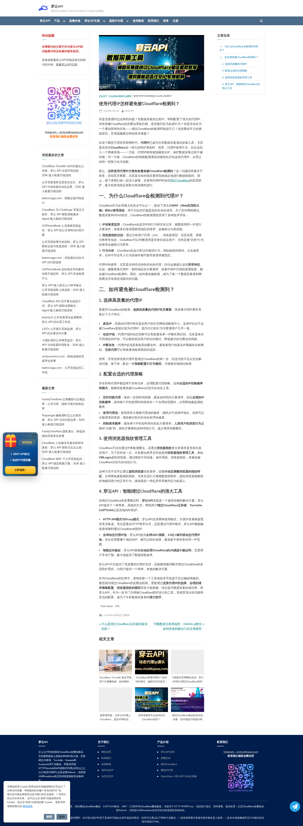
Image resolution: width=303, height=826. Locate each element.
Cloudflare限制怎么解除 (120, 96)
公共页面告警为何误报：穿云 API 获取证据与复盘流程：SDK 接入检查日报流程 (63, 246)
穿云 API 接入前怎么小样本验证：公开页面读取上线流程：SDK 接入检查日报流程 (63, 290)
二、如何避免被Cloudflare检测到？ (239, 57)
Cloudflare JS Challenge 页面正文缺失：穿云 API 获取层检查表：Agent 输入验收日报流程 (63, 214)
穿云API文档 (167, 751)
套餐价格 (74, 20)
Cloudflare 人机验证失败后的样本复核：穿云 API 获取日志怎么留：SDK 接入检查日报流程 (63, 447)
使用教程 (138, 20)
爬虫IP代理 (167, 770)
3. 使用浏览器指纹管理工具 (237, 77)
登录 (166, 20)
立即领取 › (20, 469)
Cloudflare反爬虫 (252, 806)
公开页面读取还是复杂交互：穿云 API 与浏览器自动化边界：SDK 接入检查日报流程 (63, 187)
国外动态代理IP (71, 818)
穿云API (57, 6)
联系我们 (153, 20)
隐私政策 (27, 806)
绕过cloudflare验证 (90, 806)
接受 (49, 816)
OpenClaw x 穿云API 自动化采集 (179, 776)
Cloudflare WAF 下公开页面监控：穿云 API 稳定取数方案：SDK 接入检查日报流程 (63, 463)
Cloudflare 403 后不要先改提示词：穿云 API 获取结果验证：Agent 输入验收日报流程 (61, 306)
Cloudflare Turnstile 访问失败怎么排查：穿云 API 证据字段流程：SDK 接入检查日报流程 (63, 170)
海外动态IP (107, 770)
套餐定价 (166, 758)
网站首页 (106, 751)
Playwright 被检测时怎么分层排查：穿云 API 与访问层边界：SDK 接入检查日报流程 (63, 420)
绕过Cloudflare (180, 180)
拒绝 (62, 816)
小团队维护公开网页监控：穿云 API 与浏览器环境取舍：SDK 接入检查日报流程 (63, 345)
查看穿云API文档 (66, 64)
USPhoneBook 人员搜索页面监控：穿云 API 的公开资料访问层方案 (63, 230)
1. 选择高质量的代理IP (234, 64)
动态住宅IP (107, 776)
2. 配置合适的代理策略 (234, 70)
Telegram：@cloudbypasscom (64, 132)
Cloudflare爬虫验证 (151, 806)
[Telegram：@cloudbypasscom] (295, 806)
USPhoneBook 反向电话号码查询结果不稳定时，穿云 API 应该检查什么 (63, 274)
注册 (175, 20)
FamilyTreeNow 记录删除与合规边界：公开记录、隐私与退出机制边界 (63, 404)
